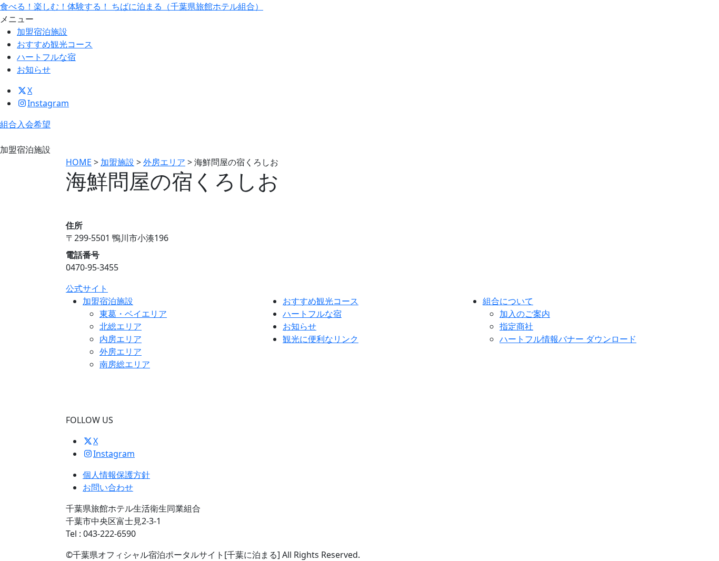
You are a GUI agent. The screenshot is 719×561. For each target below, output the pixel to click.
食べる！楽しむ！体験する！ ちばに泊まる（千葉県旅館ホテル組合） (131, 6)
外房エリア (120, 351)
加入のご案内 (525, 313)
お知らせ (34, 69)
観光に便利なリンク (320, 339)
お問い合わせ (108, 487)
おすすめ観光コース (55, 44)
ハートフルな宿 (46, 57)
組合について (508, 301)
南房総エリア (124, 364)
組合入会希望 (25, 124)
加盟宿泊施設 (42, 31)
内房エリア (120, 339)
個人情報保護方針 (116, 474)
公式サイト (87, 288)
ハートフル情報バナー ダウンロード (568, 339)
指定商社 (516, 326)
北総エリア (120, 326)
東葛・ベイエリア (133, 313)
